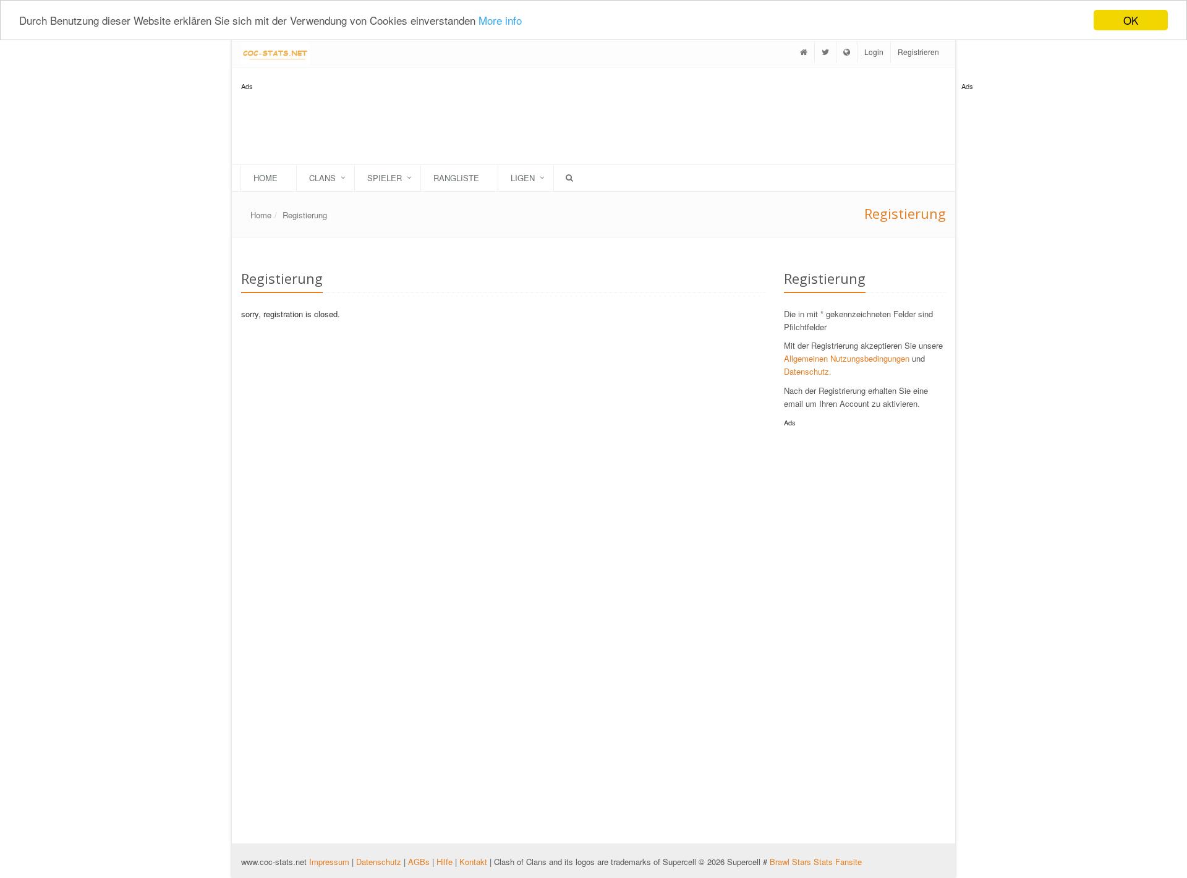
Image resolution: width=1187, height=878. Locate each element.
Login (873, 51)
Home (265, 178)
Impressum (330, 861)
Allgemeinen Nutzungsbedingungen (846, 358)
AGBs (419, 861)
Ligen (523, 178)
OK (1130, 20)
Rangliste (456, 178)
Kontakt (473, 861)
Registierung (305, 215)
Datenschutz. (808, 371)
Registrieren (918, 51)
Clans (322, 178)
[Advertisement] (1010, 278)
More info (500, 20)
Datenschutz (378, 861)
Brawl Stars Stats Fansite (816, 861)
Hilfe (444, 861)
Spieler (384, 178)
